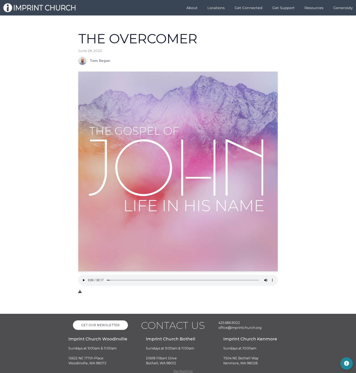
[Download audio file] (80, 291)
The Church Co (183, 371)
